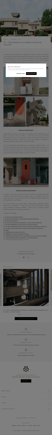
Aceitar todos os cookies (31, 73)
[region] (26, 70)
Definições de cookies (21, 73)
